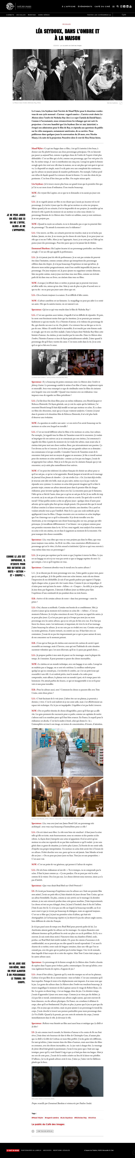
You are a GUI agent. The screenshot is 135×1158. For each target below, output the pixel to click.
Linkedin (127, 6)
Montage (32, 15)
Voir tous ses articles (45, 1131)
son (84, 124)
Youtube (130, 6)
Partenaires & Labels (31, 1150)
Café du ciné (102, 6)
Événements (85, 6)
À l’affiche (69, 6)
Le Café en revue (12, 1150)
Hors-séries (44, 15)
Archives (47, 1150)
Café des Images (18, 6)
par (71, 45)
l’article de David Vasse (89, 118)
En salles (21, 15)
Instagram (121, 6)
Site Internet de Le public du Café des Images (33, 1131)
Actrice (93, 1118)
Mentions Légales (61, 1150)
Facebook (124, 6)
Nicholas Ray (81, 1118)
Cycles (124, 15)
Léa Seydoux (67, 1118)
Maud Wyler (38, 1118)
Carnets (10, 15)
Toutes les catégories (98, 15)
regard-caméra (52, 1118)
